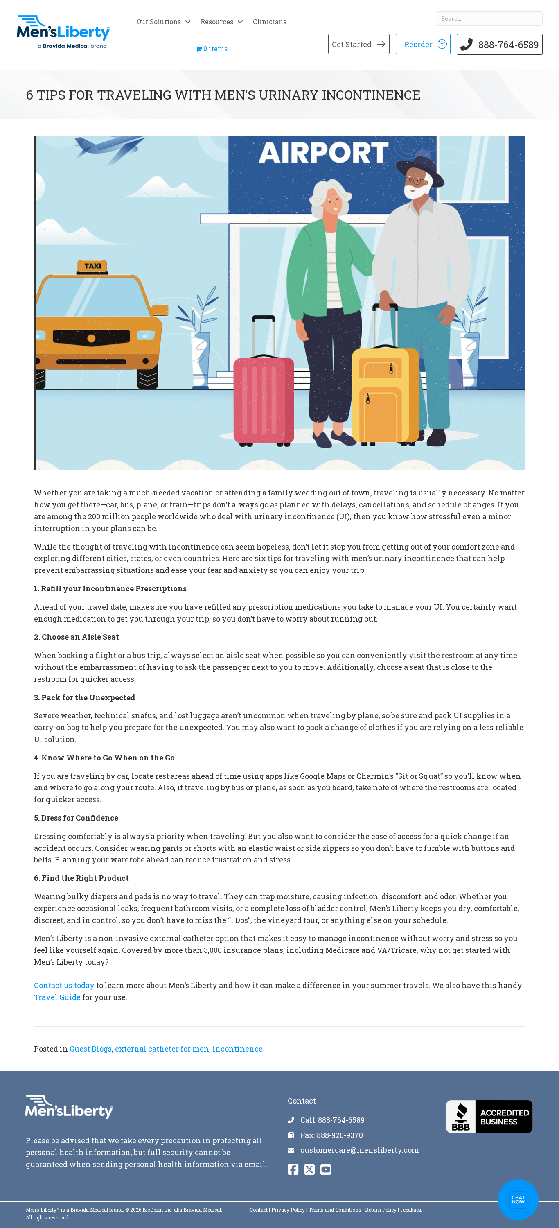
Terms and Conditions (335, 1209)
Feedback (411, 1209)
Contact (259, 1209)
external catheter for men (162, 1049)
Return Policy (381, 1209)
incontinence (237, 1049)
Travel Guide (57, 997)
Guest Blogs (91, 1049)
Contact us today (64, 985)
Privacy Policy (288, 1209)
